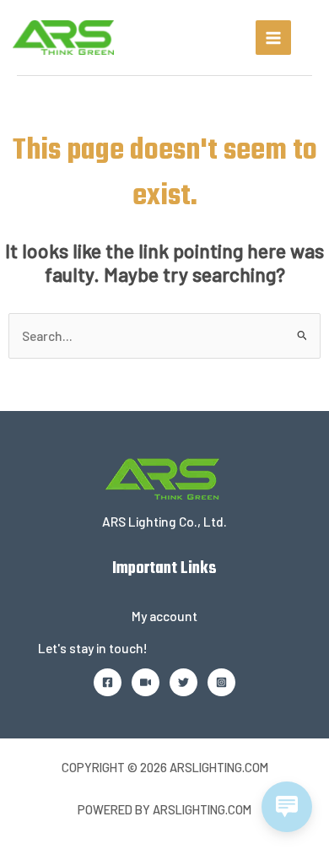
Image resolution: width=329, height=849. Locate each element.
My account (164, 616)
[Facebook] (107, 682)
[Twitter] (183, 682)
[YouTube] (145, 682)
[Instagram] (221, 682)
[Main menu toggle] (273, 38)
